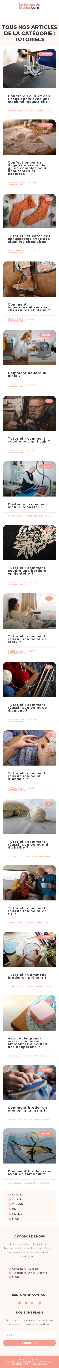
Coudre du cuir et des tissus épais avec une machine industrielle (29, 99)
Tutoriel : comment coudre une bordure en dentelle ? (27, 570)
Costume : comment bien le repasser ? (27, 505)
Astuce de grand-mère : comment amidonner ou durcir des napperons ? (28, 1042)
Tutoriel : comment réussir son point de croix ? (27, 639)
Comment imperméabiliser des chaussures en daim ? (29, 307)
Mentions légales (36, 1363)
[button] (30, 15)
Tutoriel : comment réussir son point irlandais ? (27, 776)
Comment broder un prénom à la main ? (27, 1109)
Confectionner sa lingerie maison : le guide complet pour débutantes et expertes (27, 168)
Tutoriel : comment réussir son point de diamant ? (27, 707)
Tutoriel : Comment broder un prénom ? (27, 976)
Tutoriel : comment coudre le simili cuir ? (29, 440)
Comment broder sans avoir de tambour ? (29, 1172)
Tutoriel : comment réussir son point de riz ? (27, 911)
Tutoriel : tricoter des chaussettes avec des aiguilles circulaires (29, 239)
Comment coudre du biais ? (28, 374)
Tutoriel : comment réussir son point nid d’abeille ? (28, 844)
